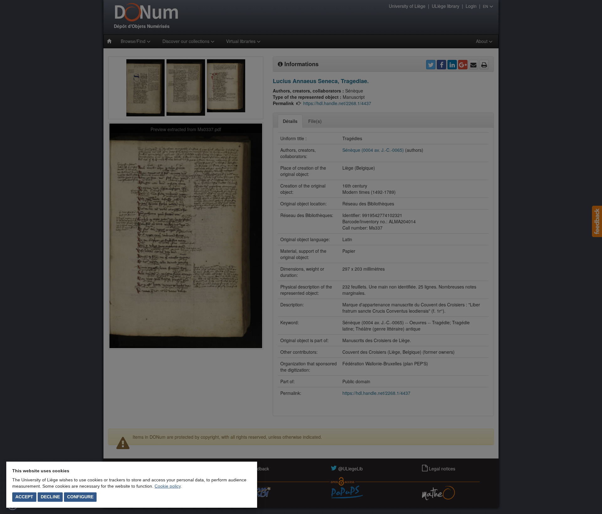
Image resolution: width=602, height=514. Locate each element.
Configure (80, 496)
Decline (50, 496)
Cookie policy (168, 486)
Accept (24, 496)
